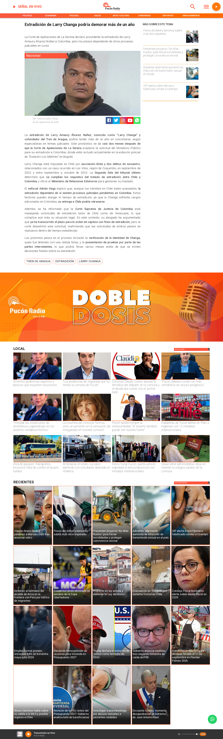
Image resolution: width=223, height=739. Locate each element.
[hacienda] (72, 664)
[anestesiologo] (111, 724)
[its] (192, 79)
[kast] (151, 724)
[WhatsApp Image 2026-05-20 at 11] (87, 420)
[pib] (151, 664)
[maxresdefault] (136, 420)
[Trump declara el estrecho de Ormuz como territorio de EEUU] (111, 664)
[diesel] (192, 42)
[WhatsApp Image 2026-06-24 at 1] (87, 379)
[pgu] (72, 724)
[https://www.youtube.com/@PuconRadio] (130, 120)
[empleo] (32, 664)
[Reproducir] (216, 6)
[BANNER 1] (111, 341)
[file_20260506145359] (185, 420)
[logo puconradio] (111, 10)
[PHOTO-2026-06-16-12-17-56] (136, 379)
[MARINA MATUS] (37, 379)
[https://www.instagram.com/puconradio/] (123, 120)
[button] (38, 261)
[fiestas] (190, 664)
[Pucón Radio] (192, 10)
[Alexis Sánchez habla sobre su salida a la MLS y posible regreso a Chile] (32, 724)
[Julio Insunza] (185, 379)
